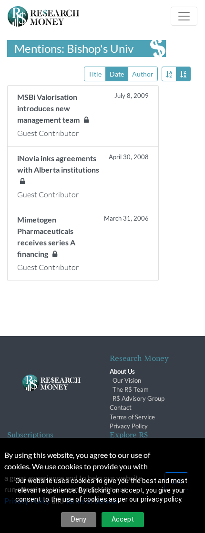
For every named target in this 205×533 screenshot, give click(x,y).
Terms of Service (132, 417)
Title (95, 74)
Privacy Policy (129, 426)
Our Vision (127, 380)
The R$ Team (131, 389)
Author (143, 74)
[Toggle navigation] (184, 16)
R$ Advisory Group (138, 398)
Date (117, 74)
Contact (121, 407)
